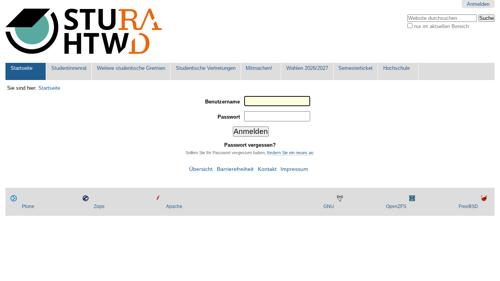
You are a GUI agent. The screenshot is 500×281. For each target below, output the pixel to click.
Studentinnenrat (69, 68)
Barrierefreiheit (235, 169)
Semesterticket (355, 68)
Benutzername (222, 102)
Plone (28, 206)
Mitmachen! (259, 68)
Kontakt (267, 169)
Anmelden (478, 4)
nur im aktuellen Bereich (441, 26)
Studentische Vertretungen (206, 68)
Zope (99, 206)
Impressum (294, 169)
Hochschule (396, 68)
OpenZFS (396, 206)
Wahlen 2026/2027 (307, 68)
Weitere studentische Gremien (131, 68)
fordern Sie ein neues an (290, 152)
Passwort (229, 117)
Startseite (21, 68)
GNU (328, 206)
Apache (174, 206)
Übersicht (200, 169)
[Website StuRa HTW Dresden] (83, 31)
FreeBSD (468, 206)
